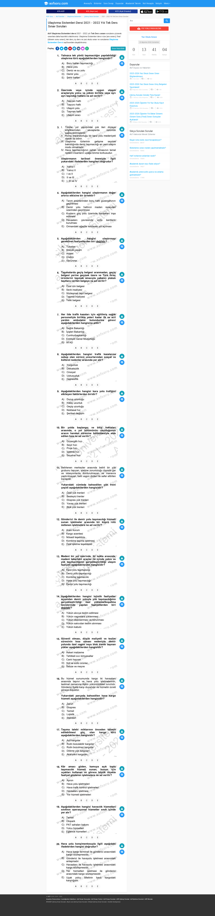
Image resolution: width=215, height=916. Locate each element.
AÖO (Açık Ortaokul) (123, 11)
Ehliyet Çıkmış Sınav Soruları (97, 902)
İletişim (159, 3)
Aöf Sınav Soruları (109, 899)
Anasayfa (88, 3)
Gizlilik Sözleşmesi (114, 902)
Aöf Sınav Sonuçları (83, 899)
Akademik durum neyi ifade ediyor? (145, 164)
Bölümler (98, 3)
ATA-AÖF (61, 11)
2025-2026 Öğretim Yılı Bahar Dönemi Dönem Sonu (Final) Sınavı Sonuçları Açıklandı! (146, 117)
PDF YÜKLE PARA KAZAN (149, 28)
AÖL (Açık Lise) (92, 11)
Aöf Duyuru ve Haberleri (140, 68)
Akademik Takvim (133, 3)
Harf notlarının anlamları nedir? (143, 156)
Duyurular (119, 3)
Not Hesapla (148, 3)
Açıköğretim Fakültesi (68, 899)
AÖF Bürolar (149, 899)
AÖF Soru (49, 16)
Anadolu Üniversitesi (53, 899)
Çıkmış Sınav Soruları (91, 16)
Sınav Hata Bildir (118, 48)
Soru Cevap (108, 3)
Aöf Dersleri (60, 16)
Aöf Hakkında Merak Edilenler (142, 134)
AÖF (49, 896)
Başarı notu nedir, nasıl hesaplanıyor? (145, 140)
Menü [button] (166, 3)
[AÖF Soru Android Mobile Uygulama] (162, 11)
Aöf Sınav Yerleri (96, 899)
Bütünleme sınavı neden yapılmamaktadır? (148, 148)
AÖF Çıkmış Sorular (123, 899)
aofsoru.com (56, 3)
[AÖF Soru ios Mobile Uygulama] (146, 11)
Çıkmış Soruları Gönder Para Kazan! (145, 95)
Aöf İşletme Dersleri (137, 899)
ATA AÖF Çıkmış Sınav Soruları (56, 902)
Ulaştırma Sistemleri (74, 16)
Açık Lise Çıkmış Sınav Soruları (77, 902)
